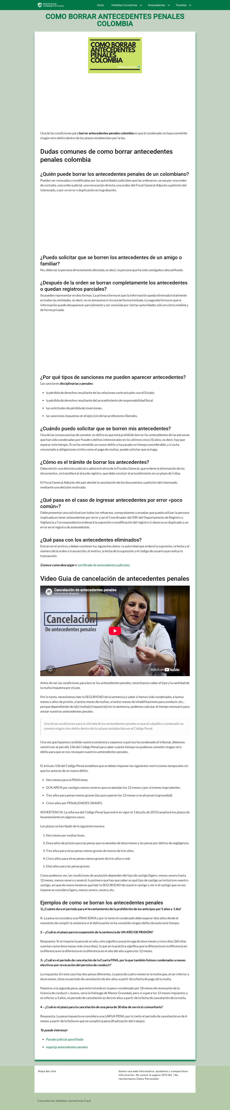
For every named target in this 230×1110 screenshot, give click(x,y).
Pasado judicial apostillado (64, 1039)
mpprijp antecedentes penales (67, 1047)
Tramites (181, 5)
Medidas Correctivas (124, 5)
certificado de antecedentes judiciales (104, 565)
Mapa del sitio (47, 1071)
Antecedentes (156, 5)
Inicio (100, 5)
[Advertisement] (115, 104)
